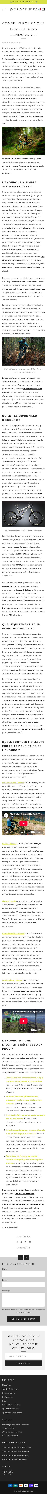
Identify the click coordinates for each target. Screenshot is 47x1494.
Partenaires (7, 1397)
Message (6, 1291)
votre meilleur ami (35, 1204)
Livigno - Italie (9, 901)
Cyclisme (21, 1248)
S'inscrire (22, 1363)
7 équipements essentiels (32, 729)
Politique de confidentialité (14, 1459)
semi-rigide (24, 590)
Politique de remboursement (15, 1455)
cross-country (20, 62)
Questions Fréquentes (12, 1413)
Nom (4, 1269)
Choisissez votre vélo (24, 1193)
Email (4, 1280)
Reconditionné (8, 1393)
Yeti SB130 (16, 565)
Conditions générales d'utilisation (17, 1447)
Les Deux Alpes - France (13, 782)
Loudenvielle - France (12, 980)
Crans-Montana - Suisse (13, 933)
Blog (4, 1401)
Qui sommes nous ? (11, 1409)
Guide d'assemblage (11, 1405)
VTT (28, 1248)
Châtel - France (9, 844)
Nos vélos (6, 1385)
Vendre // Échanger (10, 1389)
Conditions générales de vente (15, 1451)
